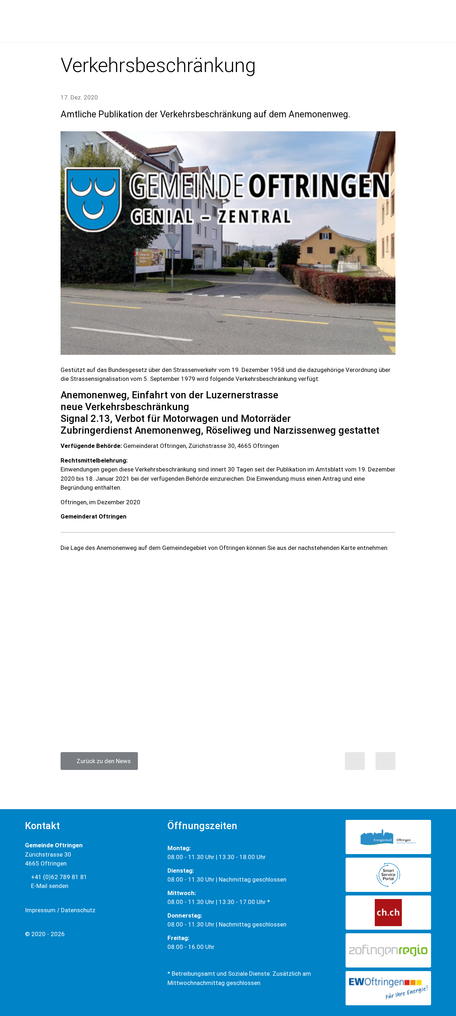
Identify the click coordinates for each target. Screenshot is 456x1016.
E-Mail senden (49, 885)
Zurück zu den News (101, 761)
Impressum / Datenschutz (60, 910)
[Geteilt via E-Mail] (385, 761)
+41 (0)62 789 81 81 (58, 876)
